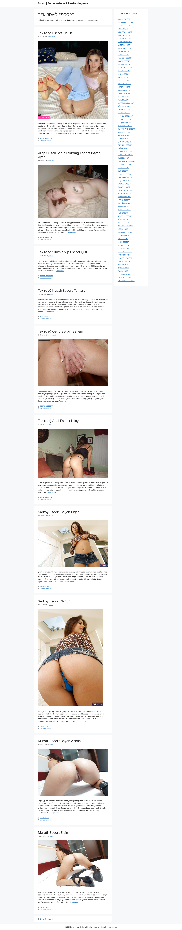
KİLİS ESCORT (123, 171)
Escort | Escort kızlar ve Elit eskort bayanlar (63, 3)
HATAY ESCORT (124, 135)
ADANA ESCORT (124, 19)
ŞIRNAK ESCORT (124, 245)
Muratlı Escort (44, 818)
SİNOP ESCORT (123, 242)
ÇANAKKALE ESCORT (126, 90)
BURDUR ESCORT (124, 84)
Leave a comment (45, 140)
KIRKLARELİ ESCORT (125, 177)
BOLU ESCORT (123, 80)
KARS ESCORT (123, 158)
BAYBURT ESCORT (125, 68)
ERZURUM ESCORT (125, 119)
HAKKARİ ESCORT (124, 132)
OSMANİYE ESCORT (125, 226)
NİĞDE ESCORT (123, 219)
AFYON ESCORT (124, 26)
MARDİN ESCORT (124, 203)
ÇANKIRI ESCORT (124, 93)
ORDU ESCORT (123, 223)
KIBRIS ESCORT (123, 168)
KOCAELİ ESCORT (124, 184)
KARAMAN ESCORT (125, 155)
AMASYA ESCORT (124, 35)
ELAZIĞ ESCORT (124, 113)
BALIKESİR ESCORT (125, 58)
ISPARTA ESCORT (124, 142)
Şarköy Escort (44, 586)
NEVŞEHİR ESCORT (125, 216)
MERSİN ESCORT (124, 206)
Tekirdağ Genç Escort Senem (60, 331)
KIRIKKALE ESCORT (125, 174)
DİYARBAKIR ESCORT (126, 103)
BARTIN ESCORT (124, 61)
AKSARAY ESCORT (125, 32)
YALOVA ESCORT (124, 274)
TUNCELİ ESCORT (124, 261)
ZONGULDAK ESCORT (126, 281)
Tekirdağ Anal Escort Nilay (58, 421)
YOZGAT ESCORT (124, 277)
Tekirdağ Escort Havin (55, 33)
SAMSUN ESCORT (125, 236)
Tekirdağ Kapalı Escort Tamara (61, 290)
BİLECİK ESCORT (124, 71)
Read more (95, 133)
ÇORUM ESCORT (124, 97)
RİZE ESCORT (123, 229)
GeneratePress (112, 927)
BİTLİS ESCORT (123, 77)
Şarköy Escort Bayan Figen (59, 512)
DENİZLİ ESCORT (124, 100)
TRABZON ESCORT (125, 258)
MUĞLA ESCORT (124, 210)
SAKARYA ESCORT (125, 232)
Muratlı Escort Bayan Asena (59, 741)
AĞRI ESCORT (123, 29)
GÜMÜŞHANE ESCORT (126, 129)
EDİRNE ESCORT (124, 110)
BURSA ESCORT (124, 87)
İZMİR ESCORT (123, 148)
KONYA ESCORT (124, 187)
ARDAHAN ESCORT (125, 48)
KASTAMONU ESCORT (126, 161)
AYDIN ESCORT (123, 55)
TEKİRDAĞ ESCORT (46, 138)
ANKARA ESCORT (124, 39)
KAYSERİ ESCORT (124, 164)
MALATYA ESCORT (125, 194)
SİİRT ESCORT (123, 239)
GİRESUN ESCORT (125, 126)
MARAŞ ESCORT (124, 200)
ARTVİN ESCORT (124, 51)
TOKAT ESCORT (124, 255)
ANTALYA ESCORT (125, 42)
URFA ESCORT (123, 265)
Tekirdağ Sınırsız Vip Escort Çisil (63, 252)
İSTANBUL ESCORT (125, 145)
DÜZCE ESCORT (124, 106)
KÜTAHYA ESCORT (125, 190)
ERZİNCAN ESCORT (125, 116)
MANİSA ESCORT (124, 197)
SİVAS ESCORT (123, 248)
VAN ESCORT (123, 271)
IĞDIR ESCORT (123, 139)
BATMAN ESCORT (124, 64)
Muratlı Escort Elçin (53, 833)
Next (50, 919)
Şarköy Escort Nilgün (54, 601)
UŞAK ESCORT (123, 268)
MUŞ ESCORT (123, 213)
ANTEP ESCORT (124, 45)
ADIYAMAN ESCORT (125, 22)
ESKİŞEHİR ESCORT (125, 122)
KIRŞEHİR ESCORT (125, 181)
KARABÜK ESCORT (125, 152)
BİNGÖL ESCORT (124, 74)
